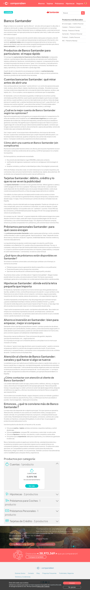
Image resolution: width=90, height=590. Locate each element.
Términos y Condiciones (22, 577)
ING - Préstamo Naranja (69, 40)
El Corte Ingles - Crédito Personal (72, 24)
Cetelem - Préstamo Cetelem (71, 27)
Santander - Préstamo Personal (72, 34)
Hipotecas (70, 3)
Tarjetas (50, 3)
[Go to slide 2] (73, 546)
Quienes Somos (20, 573)
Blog (38, 573)
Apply (83, 13)
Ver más (32, 486)
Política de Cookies (42, 586)
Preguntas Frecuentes (49, 573)
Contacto (31, 573)
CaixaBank (11, 453)
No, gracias (72, 587)
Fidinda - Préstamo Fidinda (71, 30)
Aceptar (72, 583)
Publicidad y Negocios (66, 573)
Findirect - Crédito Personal (71, 37)
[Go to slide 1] (71, 546)
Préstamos (59, 3)
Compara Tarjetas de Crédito (21, 544)
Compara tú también (36, 557)
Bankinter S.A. (19, 245)
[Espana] (85, 2)
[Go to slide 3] (75, 546)
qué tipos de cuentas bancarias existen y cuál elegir (34, 106)
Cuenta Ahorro (51, 59)
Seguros (79, 3)
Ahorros (41, 3)
